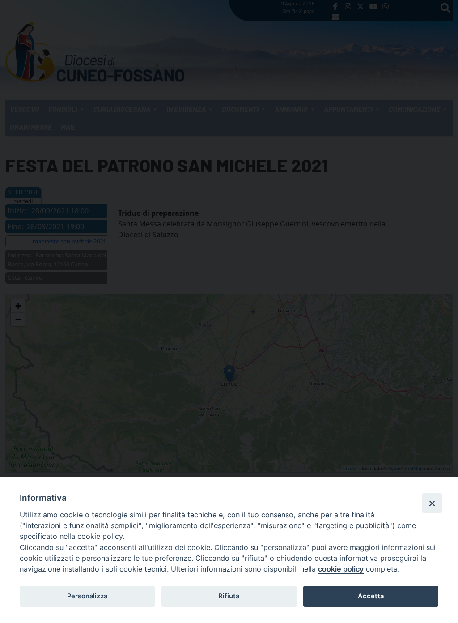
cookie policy (341, 568)
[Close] (432, 503)
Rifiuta (228, 596)
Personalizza (87, 596)
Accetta (371, 596)
